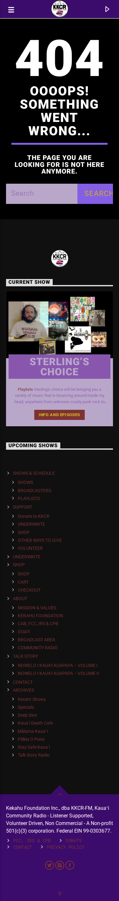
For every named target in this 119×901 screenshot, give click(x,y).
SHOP (24, 532)
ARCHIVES (23, 690)
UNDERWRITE (31, 524)
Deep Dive (27, 715)
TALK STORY (25, 656)
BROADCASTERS (34, 490)
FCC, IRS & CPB (32, 840)
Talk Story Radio (34, 755)
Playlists (25, 389)
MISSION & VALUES (37, 607)
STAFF (24, 631)
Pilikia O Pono (31, 739)
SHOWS (25, 482)
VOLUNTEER (30, 548)
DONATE (74, 840)
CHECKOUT (29, 590)
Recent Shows (32, 699)
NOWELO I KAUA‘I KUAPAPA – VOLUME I (58, 665)
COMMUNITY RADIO (38, 647)
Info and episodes (59, 414)
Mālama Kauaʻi (33, 731)
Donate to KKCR (34, 516)
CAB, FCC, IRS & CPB (38, 623)
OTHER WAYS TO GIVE (40, 540)
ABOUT (20, 598)
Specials (26, 707)
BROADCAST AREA (36, 639)
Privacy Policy (65, 847)
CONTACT (23, 682)
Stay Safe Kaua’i (34, 747)
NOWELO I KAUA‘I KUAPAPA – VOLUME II (58, 673)
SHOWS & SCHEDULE (34, 473)
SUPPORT (22, 507)
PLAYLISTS (29, 498)
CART (23, 582)
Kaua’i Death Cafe (35, 723)
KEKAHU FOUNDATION (40, 615)
